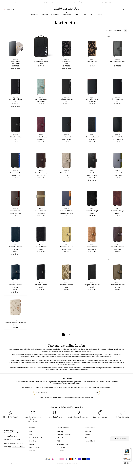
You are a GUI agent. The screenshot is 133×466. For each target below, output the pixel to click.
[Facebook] (125, 463)
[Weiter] (73, 335)
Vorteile (87, 435)
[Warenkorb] (127, 9)
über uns (88, 432)
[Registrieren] (97, 392)
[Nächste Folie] (24, 46)
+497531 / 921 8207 (18, 447)
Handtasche (84, 355)
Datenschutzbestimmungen (76, 397)
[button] (118, 31)
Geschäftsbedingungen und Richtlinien (66, 463)
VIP (30, 432)
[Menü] (130, 449)
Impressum (61, 447)
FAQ (30, 435)
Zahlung (60, 432)
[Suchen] (120, 9)
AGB (58, 441)
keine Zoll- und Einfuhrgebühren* (108, 2)
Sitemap (32, 450)
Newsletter (33, 441)
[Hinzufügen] (24, 55)
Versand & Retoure (64, 435)
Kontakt (32, 444)
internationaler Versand (65, 438)
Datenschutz (61, 450)
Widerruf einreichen (120, 439)
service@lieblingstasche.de (13, 443)
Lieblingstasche (12, 463)
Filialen (87, 438)
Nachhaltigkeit (90, 441)
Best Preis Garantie (36, 438)
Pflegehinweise (34, 447)
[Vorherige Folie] (6, 46)
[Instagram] (128, 463)
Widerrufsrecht (62, 444)
